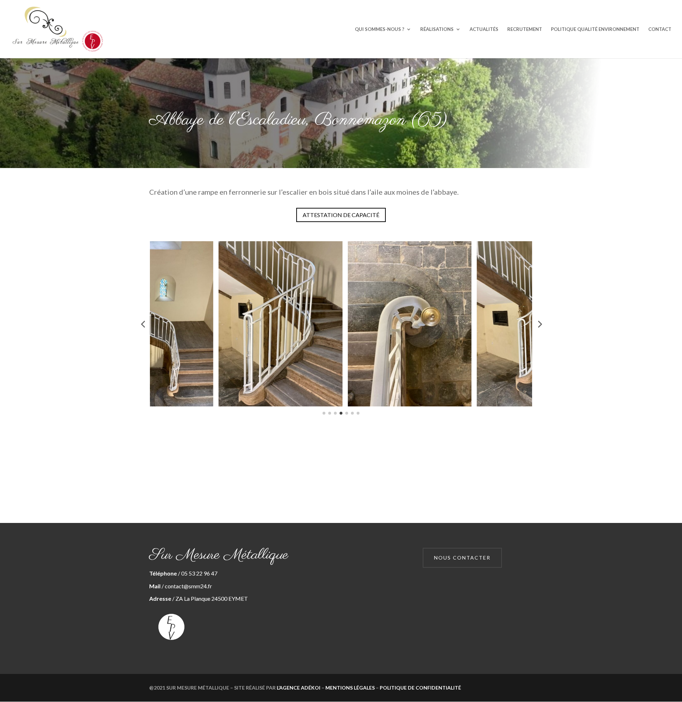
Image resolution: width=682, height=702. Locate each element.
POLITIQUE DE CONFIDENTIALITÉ (420, 688)
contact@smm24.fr (188, 586)
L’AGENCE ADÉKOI (298, 688)
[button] (143, 324)
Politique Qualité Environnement (595, 29)
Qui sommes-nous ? (379, 29)
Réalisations (437, 29)
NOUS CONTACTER (462, 558)
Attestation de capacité (341, 214)
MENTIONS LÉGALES (350, 688)
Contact (659, 29)
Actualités (484, 29)
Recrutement (524, 29)
